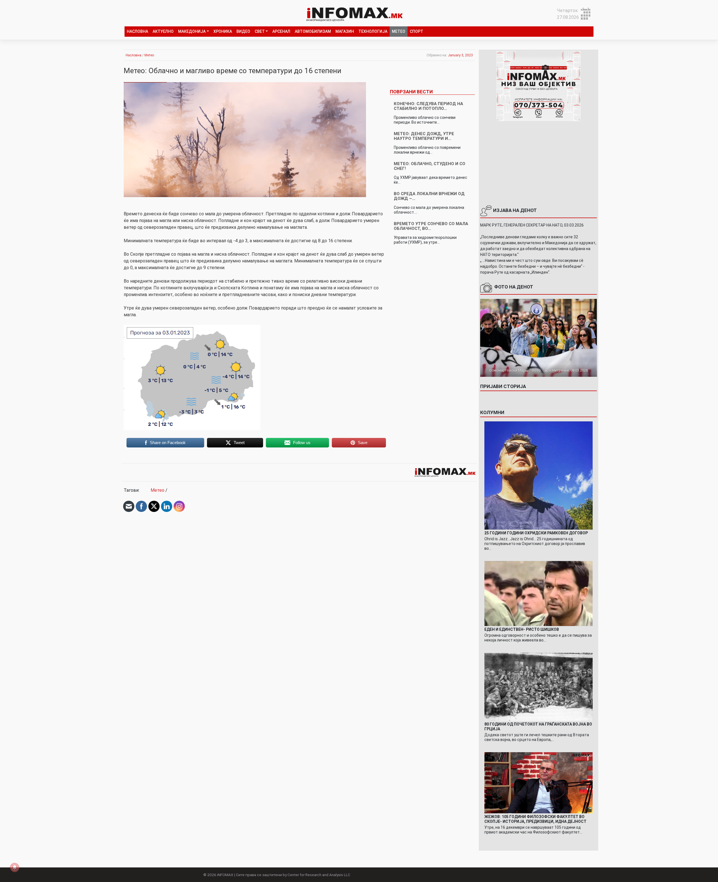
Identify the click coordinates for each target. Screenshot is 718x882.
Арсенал (281, 31)
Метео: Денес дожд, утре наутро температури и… (424, 136)
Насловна (137, 31)
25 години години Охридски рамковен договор (536, 533)
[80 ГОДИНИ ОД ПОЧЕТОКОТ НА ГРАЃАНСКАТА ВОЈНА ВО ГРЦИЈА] (538, 686)
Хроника (222, 31)
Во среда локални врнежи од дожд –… (429, 196)
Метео (398, 31)
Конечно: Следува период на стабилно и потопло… (428, 106)
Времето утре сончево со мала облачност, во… (431, 226)
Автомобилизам (313, 31)
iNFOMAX (225, 874)
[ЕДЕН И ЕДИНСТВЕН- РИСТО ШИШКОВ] (538, 593)
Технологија (372, 31)
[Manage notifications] (14, 867)
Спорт (416, 31)
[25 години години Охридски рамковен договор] (538, 475)
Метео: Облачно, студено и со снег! (429, 166)
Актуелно (163, 31)
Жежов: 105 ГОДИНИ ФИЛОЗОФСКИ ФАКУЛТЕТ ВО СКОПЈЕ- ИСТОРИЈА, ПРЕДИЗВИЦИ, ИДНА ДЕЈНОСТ (535, 819)
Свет (260, 31)
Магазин (344, 31)
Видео (243, 31)
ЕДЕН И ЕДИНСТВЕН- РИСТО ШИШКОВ (521, 629)
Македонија (192, 31)
